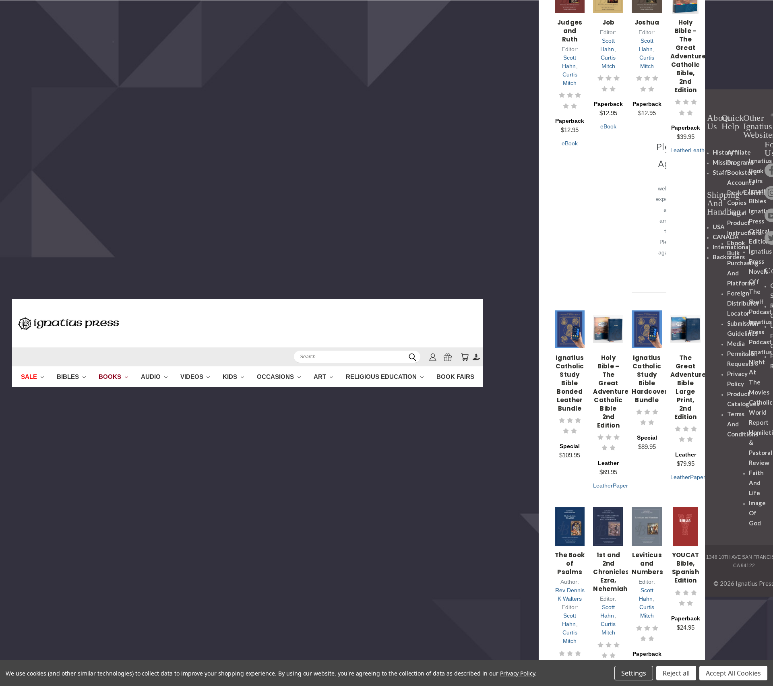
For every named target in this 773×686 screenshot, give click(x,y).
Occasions (276, 376)
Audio (151, 376)
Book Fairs (455, 376)
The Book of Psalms (570, 563)
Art (321, 376)
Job (608, 22)
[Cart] (464, 357)
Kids (231, 376)
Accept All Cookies (733, 673)
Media (736, 343)
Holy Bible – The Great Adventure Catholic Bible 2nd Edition (610, 391)
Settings (633, 673)
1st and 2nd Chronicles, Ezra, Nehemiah (612, 572)
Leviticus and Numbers (647, 563)
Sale (30, 376)
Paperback (626, 485)
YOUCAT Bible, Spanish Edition (685, 568)
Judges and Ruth (570, 30)
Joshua (647, 22)
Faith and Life (756, 482)
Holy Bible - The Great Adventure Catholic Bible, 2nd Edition (688, 56)
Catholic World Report (761, 412)
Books (111, 376)
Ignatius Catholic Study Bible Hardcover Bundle (649, 378)
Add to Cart (570, 338)
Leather (680, 150)
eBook (570, 143)
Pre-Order (608, 338)
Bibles (69, 376)
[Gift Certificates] (448, 357)
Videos (192, 376)
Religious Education (382, 376)
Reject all (676, 673)
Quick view (570, 314)
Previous (752, 661)
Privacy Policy (517, 673)
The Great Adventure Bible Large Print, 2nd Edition (688, 387)
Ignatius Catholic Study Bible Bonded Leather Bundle (570, 383)
